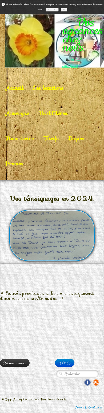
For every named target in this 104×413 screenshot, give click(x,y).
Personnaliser (52, 10)
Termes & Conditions (88, 407)
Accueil (14, 88)
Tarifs (51, 138)
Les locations (49, 88)
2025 (64, 363)
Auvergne (17, 113)
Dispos (76, 138)
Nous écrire (20, 138)
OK (64, 10)
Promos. (15, 163)
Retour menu (14, 363)
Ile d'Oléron (53, 113)
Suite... (40, 9)
